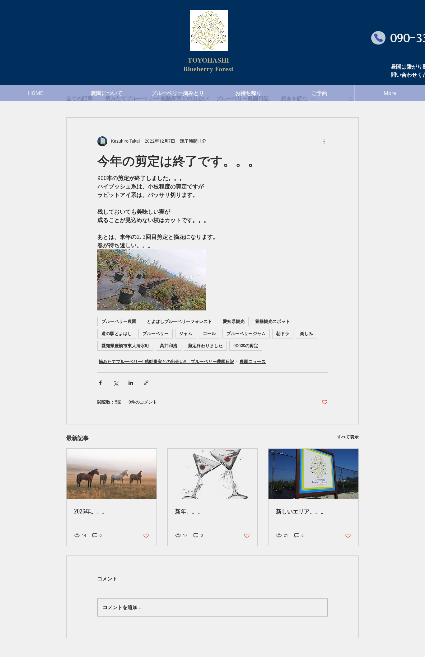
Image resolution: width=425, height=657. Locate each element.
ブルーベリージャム (246, 333)
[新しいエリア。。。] (313, 474)
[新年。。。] (213, 474)
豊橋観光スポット (272, 321)
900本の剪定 (245, 345)
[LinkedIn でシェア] (131, 383)
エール (209, 333)
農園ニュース (253, 361)
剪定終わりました (205, 345)
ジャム (185, 333)
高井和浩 (168, 345)
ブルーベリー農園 (118, 321)
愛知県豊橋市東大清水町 (125, 345)
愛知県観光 (234, 321)
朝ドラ (282, 333)
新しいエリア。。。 (301, 511)
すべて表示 (348, 436)
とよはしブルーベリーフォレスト (179, 321)
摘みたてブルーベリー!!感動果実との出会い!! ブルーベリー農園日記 (166, 361)
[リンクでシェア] (146, 383)
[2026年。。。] (111, 474)
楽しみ (306, 333)
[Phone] (378, 38)
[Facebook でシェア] (100, 383)
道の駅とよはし (116, 333)
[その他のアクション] (324, 141)
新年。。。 (189, 511)
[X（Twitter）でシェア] (116, 383)
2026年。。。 (91, 511)
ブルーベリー (155, 333)
